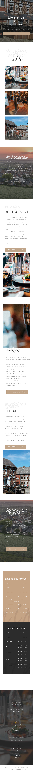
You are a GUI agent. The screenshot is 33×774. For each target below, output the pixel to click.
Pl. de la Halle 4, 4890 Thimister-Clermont (16, 29)
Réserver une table (10, 33)
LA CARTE (16, 755)
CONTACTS (16, 758)
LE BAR (16, 750)
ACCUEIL (16, 746)
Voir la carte (24, 33)
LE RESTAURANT (16, 748)
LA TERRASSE (16, 753)
